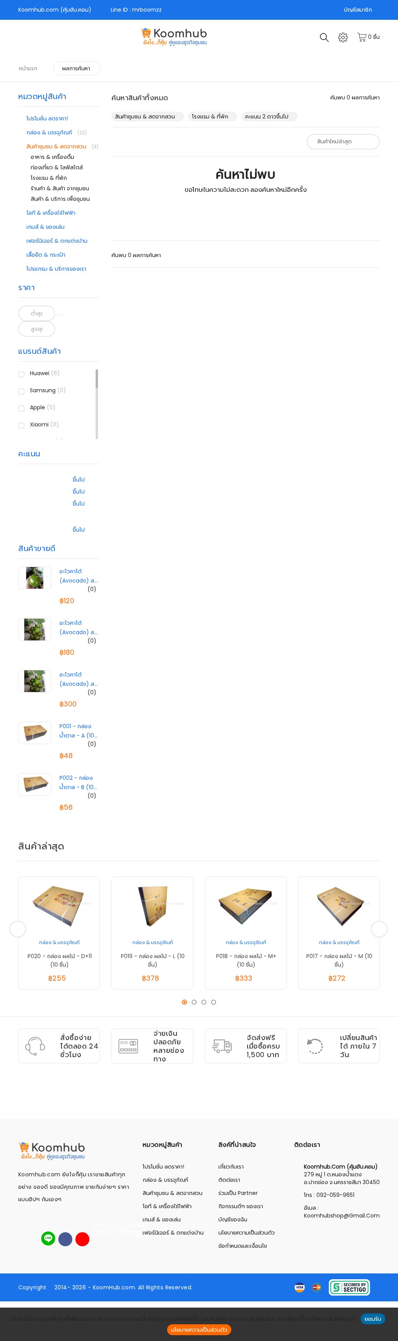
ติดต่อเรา (229, 1180)
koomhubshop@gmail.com (342, 1215)
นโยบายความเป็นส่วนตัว (246, 1233)
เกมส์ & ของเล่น (45, 227)
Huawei (45, 373)
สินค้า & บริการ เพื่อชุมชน (60, 199)
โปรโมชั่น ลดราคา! (47, 118)
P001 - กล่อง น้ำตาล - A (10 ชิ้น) (76, 735)
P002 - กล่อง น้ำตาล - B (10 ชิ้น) (76, 787)
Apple (43, 407)
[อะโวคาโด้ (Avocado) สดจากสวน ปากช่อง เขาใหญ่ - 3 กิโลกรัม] (34, 629)
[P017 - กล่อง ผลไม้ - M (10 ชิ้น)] (339, 906)
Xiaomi (44, 424)
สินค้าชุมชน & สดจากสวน (57, 146)
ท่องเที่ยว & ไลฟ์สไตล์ (57, 167)
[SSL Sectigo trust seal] (349, 1287)
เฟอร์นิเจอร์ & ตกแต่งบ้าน (56, 241)
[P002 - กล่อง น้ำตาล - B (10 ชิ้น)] (34, 784)
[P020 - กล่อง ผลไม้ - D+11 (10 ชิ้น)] (59, 906)
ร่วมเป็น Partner (238, 1193)
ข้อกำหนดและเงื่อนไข (242, 1246)
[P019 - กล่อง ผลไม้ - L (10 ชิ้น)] (152, 906)
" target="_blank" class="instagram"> (99, 1219)
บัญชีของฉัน (232, 1219)
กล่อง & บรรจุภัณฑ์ (49, 132)
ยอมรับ (373, 1319)
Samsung (48, 390)
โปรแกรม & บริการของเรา (56, 269)
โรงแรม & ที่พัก (49, 178)
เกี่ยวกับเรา (231, 1167)
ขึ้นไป (79, 480)
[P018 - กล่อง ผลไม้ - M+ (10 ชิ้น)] (245, 906)
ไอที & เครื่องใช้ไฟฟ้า (50, 213)
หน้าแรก (28, 68)
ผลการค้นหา (76, 68)
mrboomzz (147, 10)
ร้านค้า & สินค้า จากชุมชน (60, 188)
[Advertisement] (199, 1098)
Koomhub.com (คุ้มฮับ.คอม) (54, 10)
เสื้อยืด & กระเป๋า (45, 255)
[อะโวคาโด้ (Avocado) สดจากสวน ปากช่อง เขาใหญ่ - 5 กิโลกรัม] (34, 681)
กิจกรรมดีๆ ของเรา (240, 1206)
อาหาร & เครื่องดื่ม (52, 157)
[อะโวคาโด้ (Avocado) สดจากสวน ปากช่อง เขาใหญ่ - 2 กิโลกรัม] (34, 577)
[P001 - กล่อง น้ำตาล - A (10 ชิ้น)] (34, 732)
